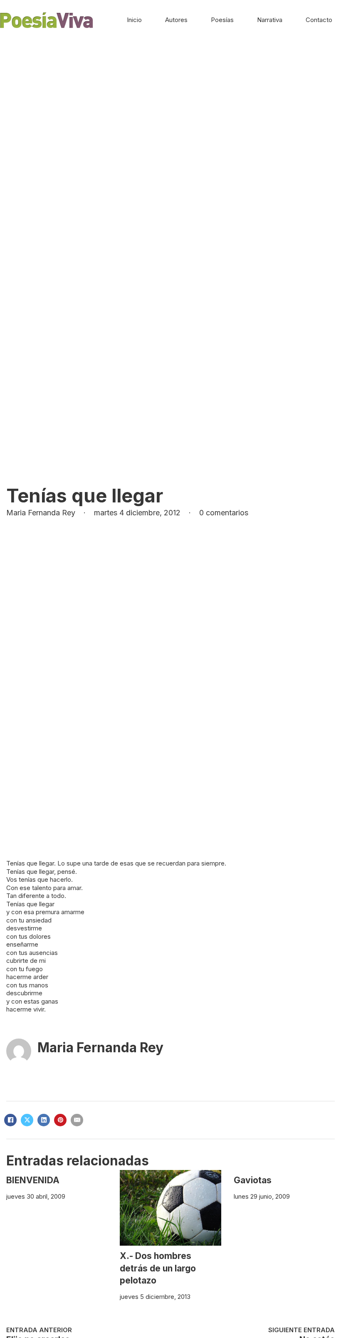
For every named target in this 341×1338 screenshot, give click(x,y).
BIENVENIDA (32, 1180)
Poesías (222, 20)
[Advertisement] (170, 103)
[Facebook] (10, 1120)
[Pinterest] (60, 1120)
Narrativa (269, 20)
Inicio (134, 20)
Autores (176, 20)
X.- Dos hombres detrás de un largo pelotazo (158, 1268)
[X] (27, 1120)
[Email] (77, 1120)
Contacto (319, 20)
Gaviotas (253, 1180)
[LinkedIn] (43, 1120)
